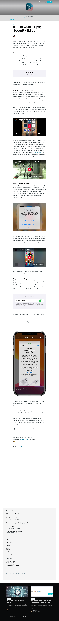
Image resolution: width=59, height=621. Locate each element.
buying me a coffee (23, 439)
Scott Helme (18, 35)
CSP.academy (9, 548)
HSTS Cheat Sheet (10, 562)
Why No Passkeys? (11, 541)
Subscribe (50, 1)
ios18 (14, 24)
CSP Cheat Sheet (10, 561)
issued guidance (37, 152)
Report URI (9, 539)
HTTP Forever (9, 549)
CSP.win (8, 545)
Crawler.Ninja (9, 542)
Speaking (12, 1)
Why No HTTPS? (10, 552)
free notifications (25, 441)
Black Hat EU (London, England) (14, 526)
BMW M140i (9, 554)
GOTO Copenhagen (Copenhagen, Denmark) (17, 522)
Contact (26, 1)
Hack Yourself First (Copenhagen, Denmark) (17, 517)
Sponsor (31, 1)
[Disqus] (29, 464)
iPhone (22, 447)
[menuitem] (8, 2)
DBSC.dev (8, 544)
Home (8, 1)
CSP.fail (8, 547)
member (22, 443)
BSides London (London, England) (15, 531)
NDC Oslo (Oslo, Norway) (12, 513)
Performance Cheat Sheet (12, 565)
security (26, 447)
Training (17, 1)
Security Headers (10, 551)
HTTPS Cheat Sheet (11, 564)
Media (22, 1)
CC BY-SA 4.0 (12, 616)
